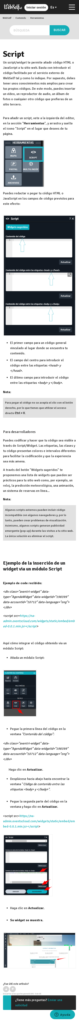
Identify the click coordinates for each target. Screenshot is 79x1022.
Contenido (20, 18)
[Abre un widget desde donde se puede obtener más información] (62, 1015)
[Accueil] (13, 7)
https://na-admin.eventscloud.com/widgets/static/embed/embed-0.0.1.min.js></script (39, 621)
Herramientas (37, 18)
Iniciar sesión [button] (36, 7)
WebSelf (7, 18)
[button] (6, 989)
